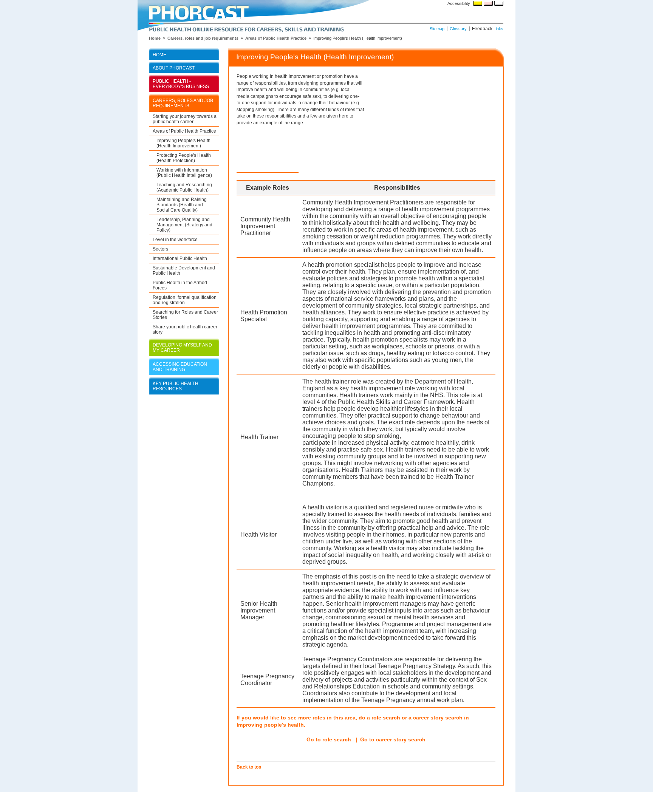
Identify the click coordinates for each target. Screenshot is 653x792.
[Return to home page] (326, 16)
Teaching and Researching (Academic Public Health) (184, 187)
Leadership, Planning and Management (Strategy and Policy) (184, 224)
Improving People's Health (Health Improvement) (183, 143)
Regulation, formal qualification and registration (185, 300)
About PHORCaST (174, 67)
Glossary (458, 28)
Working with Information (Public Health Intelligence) (184, 172)
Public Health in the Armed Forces (180, 285)
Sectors (160, 248)
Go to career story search (393, 739)
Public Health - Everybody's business (181, 84)
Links (498, 28)
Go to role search (328, 739)
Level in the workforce (175, 239)
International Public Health (180, 258)
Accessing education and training (180, 367)
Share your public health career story (185, 329)
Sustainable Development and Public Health (184, 270)
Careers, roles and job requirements (202, 38)
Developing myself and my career (182, 347)
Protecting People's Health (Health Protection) (183, 158)
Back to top (249, 766)
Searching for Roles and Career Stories (185, 314)
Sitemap (437, 28)
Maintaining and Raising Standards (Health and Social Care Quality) (181, 204)
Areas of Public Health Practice (275, 38)
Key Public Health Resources (175, 386)
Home (159, 54)
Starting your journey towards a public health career (185, 119)
